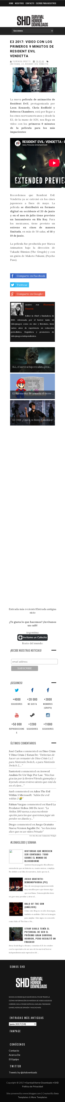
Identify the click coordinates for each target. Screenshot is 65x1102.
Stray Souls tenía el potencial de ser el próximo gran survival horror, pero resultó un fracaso (40, 935)
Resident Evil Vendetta (36, 64)
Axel (11, 791)
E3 (23, 64)
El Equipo (14, 1059)
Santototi (14, 771)
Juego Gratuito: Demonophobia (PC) (36, 880)
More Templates (39, 1097)
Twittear (22, 284)
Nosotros (19, 3)
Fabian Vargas (17, 804)
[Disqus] (32, 475)
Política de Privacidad (32, 1086)
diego (12, 824)
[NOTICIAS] (15, 64)
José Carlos (16, 751)
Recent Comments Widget (46, 836)
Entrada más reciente (22, 609)
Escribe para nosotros (46, 3)
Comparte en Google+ (30, 293)
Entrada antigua (46, 609)
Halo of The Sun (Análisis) (34, 905)
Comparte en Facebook (31, 275)
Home (11, 3)
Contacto (30, 3)
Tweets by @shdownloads (23, 1072)
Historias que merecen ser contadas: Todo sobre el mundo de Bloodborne (38, 856)
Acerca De (14, 1054)
